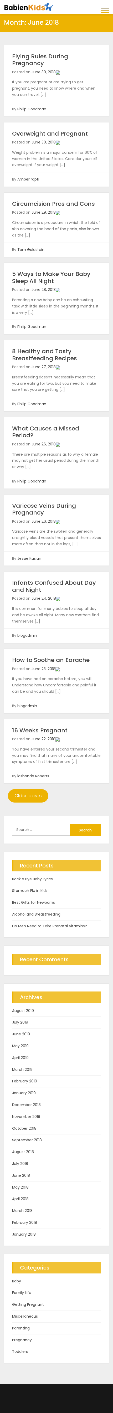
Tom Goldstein (30, 249)
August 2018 (23, 1151)
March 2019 (22, 1069)
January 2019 (24, 1093)
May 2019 (20, 1046)
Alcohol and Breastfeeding (36, 914)
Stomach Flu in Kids (30, 890)
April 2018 (20, 1198)
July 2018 (20, 1163)
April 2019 (20, 1057)
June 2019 (21, 1034)
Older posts (28, 795)
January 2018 (24, 1234)
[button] (105, 10)
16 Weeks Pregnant (40, 730)
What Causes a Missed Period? (45, 431)
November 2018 (26, 1116)
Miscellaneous (25, 1316)
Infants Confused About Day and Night (54, 586)
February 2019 (24, 1081)
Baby (16, 1281)
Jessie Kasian (29, 558)
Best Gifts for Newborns (33, 902)
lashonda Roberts (33, 776)
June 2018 (21, 1175)
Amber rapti (28, 179)
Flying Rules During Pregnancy (40, 59)
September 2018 (27, 1140)
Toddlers (20, 1351)
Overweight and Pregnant (50, 134)
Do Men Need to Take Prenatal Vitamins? (49, 926)
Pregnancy (22, 1340)
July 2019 (20, 1022)
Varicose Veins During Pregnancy (44, 509)
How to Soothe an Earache (51, 660)
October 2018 (24, 1128)
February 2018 (24, 1222)
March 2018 (22, 1210)
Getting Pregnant (28, 1304)
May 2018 (20, 1187)
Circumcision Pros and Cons (53, 204)
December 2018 (26, 1104)
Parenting (21, 1328)
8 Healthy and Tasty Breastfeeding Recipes (44, 354)
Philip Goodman (31, 109)
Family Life (21, 1292)
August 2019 (23, 1010)
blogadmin (27, 635)
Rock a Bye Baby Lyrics (32, 879)
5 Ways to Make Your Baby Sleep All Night (51, 277)
